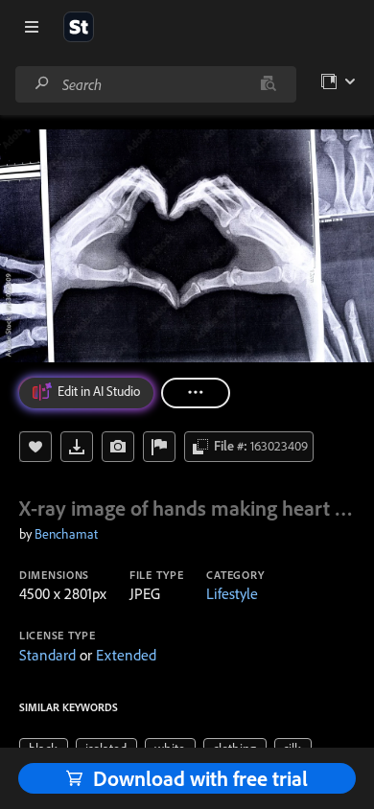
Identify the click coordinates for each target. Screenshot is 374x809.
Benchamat (66, 534)
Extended (126, 654)
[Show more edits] (195, 393)
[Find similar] (268, 84)
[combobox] (155, 84)
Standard (47, 654)
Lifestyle (232, 593)
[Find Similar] (118, 446)
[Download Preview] (76, 446)
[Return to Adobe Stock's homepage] (78, 27)
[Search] (42, 84)
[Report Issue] (159, 446)
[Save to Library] (35, 446)
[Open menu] (31, 27)
